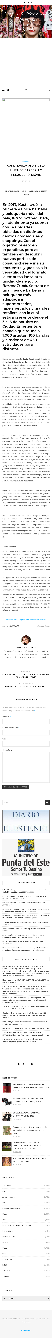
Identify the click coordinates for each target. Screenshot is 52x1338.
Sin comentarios (43, 626)
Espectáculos (7, 1231)
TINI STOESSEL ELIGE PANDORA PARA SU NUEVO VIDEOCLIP (25, 922)
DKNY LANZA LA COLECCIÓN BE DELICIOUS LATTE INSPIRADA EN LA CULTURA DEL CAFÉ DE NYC (25, 917)
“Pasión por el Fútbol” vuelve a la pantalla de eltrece (23, 928)
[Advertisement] (26, 62)
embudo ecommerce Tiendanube (19, 1039)
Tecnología (6, 1270)
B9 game (6, 1028)
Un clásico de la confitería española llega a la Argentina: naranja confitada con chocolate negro (25, 949)
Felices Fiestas (8, 1236)
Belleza (26, 161)
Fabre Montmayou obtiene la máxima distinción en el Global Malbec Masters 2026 (24, 891)
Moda (4, 1248)
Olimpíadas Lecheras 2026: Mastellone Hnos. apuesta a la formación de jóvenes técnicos (24, 1015)
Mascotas (6, 1242)
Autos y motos (8, 1197)
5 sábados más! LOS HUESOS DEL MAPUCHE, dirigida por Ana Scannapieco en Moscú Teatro (25, 1033)
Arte (4, 1191)
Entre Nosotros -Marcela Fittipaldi (16, 1225)
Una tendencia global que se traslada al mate (22, 1040)
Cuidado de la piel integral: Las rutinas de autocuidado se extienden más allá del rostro (25, 910)
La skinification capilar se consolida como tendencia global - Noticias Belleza (24, 987)
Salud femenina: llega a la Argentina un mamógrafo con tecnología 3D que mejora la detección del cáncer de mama (24, 1000)
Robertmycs (8, 1022)
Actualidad (6, 1185)
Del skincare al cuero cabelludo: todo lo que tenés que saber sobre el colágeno (25, 991)
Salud (4, 1265)
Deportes (6, 1219)
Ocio (4, 1253)
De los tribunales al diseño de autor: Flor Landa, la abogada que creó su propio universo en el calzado (25, 973)
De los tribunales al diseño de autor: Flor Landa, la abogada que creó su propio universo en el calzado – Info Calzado (23, 968)
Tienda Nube (8, 1006)
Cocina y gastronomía (11, 1208)
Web (4, 739)
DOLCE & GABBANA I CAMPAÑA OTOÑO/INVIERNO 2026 (23, 903)
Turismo (5, 1276)
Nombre (6, 716)
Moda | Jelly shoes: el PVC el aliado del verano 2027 (22, 941)
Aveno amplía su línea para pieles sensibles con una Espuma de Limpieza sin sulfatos (23, 936)
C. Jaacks (27, 1322)
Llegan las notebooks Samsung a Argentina (31, 1028)
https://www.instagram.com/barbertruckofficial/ (26, 619)
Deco (4, 1214)
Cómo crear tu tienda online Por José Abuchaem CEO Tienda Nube (25, 1007)
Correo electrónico (10, 727)
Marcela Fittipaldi (12, 626)
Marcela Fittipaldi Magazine (26, 16)
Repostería (7, 1259)
